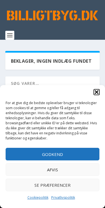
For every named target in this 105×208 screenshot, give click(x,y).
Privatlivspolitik (63, 197)
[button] (96, 92)
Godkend (52, 154)
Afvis (52, 169)
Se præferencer (52, 185)
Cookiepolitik (37, 197)
